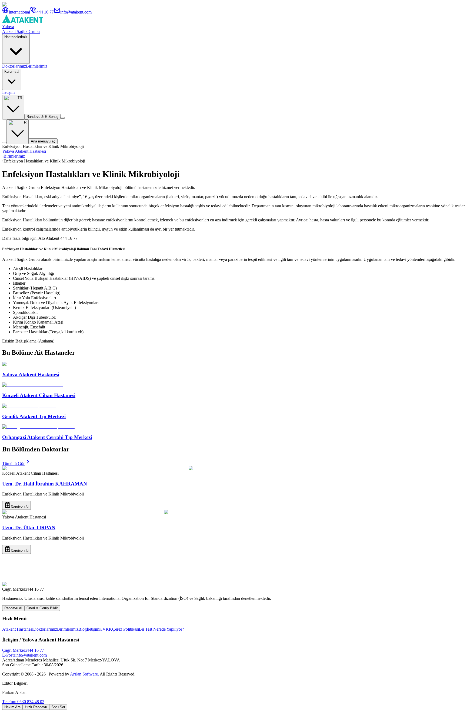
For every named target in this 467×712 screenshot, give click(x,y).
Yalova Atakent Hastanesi (24, 151)
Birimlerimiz (36, 66)
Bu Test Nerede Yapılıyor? (161, 629)
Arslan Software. (84, 674)
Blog (82, 629)
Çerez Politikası (125, 629)
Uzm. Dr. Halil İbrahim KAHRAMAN (44, 484)
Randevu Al (20, 507)
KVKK (105, 629)
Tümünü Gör (13, 463)
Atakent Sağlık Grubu (21, 31)
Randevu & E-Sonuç (42, 117)
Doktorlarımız (14, 66)
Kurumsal (11, 71)
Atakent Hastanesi (17, 629)
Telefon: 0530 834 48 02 (23, 701)
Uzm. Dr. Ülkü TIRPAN (28, 527)
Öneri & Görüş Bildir (42, 608)
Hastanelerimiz (16, 37)
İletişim (8, 92)
